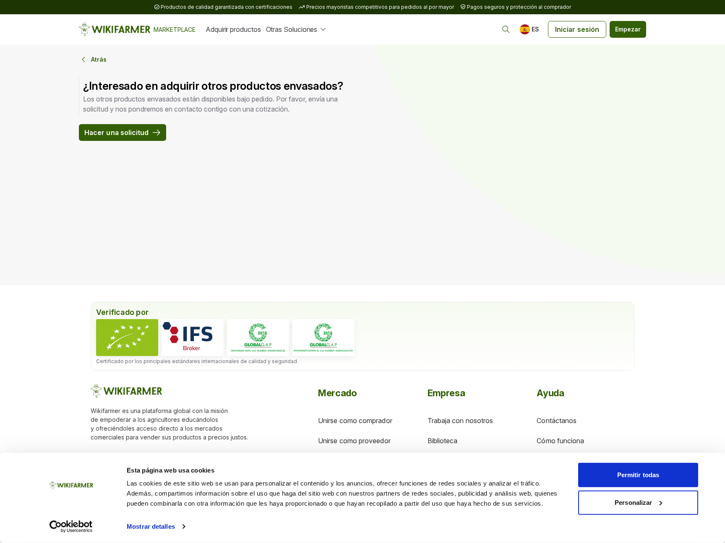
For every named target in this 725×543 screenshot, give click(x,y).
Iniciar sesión (577, 29)
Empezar (628, 29)
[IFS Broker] (193, 337)
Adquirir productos (233, 29)
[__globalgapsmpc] (258, 337)
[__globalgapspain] (323, 337)
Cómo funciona (560, 440)
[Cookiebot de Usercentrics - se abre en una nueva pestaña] (71, 526)
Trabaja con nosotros (460, 420)
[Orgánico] (127, 337)
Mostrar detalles (151, 526)
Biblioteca (443, 440)
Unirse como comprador (355, 420)
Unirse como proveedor (354, 440)
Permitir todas (638, 474)
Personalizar (633, 502)
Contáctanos (556, 420)
